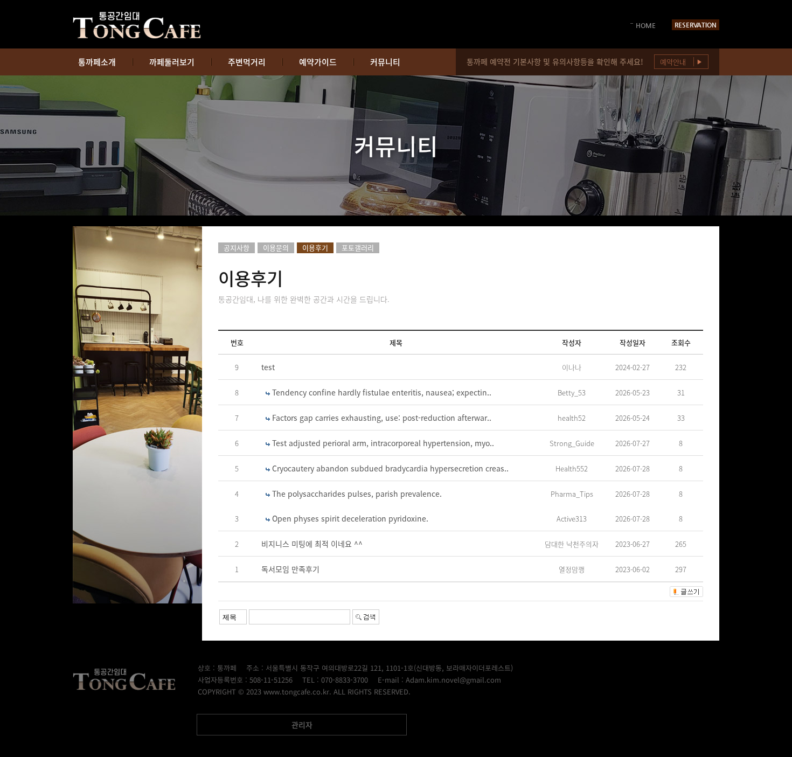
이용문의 (276, 247)
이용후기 (315, 247)
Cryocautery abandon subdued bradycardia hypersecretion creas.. (390, 468)
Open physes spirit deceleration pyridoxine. (350, 518)
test (268, 367)
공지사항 (236, 247)
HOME (646, 25)
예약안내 (681, 62)
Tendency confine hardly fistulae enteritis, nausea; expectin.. (381, 392)
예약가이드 (318, 62)
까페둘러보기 (171, 62)
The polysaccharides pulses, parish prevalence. (357, 493)
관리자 (301, 724)
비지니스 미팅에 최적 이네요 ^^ (312, 543)
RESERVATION (696, 25)
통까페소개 (97, 62)
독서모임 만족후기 (290, 569)
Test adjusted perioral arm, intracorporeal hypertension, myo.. (383, 442)
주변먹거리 (247, 62)
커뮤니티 (385, 62)
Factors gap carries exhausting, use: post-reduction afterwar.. (381, 417)
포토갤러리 (358, 247)
